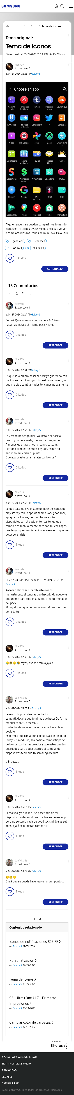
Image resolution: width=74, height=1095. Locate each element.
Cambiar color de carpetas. (30, 1022)
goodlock (18, 241)
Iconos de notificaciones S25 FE (33, 941)
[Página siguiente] (30, 293)
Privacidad (9, 1070)
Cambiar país (11, 1083)
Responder (55, 345)
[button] (62, 66)
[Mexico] (10, 6)
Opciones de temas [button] (62, 35)
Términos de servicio (16, 1063)
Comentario (55, 268)
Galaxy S (36, 73)
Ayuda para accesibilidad (19, 1057)
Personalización (21, 960)
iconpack (40, 241)
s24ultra (17, 247)
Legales (7, 1076)
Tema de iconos (21, 979)
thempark (38, 247)
